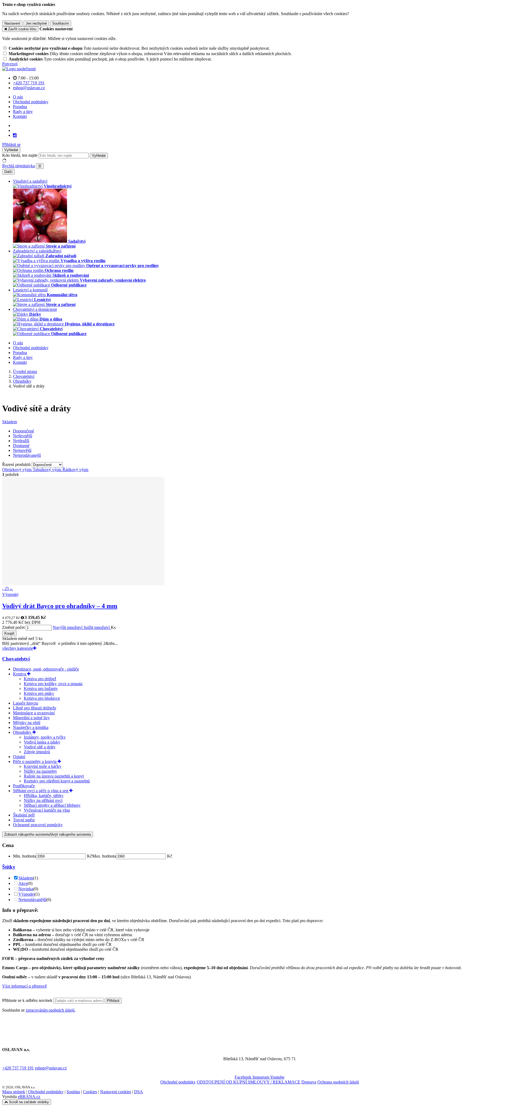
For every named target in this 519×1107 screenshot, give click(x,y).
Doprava (308, 1082)
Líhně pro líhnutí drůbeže (34, 708)
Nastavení (12, 23)
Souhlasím (60, 23)
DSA (138, 1091)
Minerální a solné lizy (31, 717)
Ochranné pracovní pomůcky (38, 824)
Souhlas (73, 1091)
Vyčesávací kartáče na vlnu (47, 810)
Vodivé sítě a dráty (39, 747)
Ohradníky (22, 732)
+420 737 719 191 (18, 1068)
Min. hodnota (24, 856)
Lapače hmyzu (25, 703)
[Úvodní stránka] (19, 68)
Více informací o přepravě (24, 986)
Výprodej (26, 894)
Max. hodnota (104, 856)
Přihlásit (113, 1001)
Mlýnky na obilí (26, 722)
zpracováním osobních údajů (50, 1010)
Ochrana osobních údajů (338, 1082)
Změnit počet (13, 627)
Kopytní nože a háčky (42, 766)
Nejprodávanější (32, 899)
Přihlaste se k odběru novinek (28, 1000)
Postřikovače (24, 785)
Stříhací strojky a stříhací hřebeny (52, 805)
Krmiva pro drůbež (40, 678)
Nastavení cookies (115, 1091)
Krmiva (20, 674)
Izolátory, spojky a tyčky (45, 737)
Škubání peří (24, 815)
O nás (18, 97)
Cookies (90, 1091)
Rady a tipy (23, 111)
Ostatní (19, 756)
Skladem (9, 421)
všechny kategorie (17, 648)
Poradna (20, 106)
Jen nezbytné (36, 23)
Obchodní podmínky (30, 101)
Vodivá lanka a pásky (42, 742)
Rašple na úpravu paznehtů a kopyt (54, 776)
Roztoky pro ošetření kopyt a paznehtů (57, 781)
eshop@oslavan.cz (51, 1068)
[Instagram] (15, 135)
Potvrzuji (10, 64)
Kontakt (20, 116)
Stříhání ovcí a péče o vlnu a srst (41, 790)
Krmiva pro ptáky (39, 693)
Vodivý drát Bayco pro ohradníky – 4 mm (59, 605)
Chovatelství (16, 659)
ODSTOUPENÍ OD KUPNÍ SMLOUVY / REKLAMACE (248, 1082)
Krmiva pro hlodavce (42, 698)
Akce (23, 883)
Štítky (8, 867)
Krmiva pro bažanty (41, 688)
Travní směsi (24, 820)
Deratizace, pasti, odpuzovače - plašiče (46, 669)
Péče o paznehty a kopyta (35, 761)
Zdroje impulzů (37, 751)
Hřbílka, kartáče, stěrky (44, 795)
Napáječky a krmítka (30, 727)
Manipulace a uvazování (34, 713)
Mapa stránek (13, 1091)
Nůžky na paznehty (40, 771)
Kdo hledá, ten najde (20, 155)
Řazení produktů (17, 464)
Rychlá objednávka (18, 166)
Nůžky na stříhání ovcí (43, 800)
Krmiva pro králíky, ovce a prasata (53, 683)
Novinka (25, 888)
